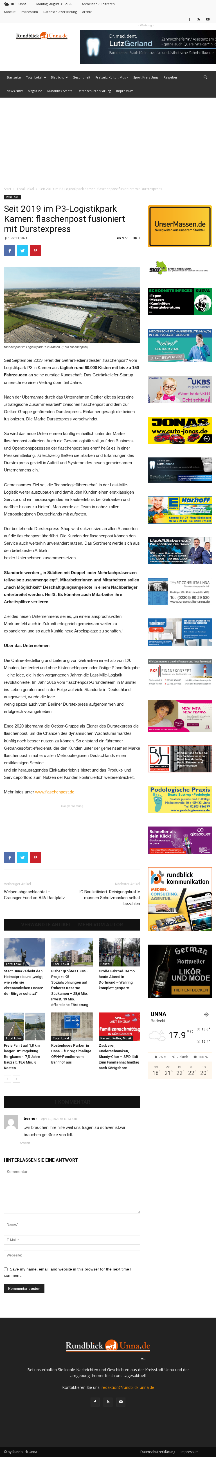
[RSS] (198, 19)
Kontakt (9, 12)
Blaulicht (57, 77)
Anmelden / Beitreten (98, 4)
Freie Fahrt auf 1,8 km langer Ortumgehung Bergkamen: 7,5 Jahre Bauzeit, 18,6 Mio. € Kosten (22, 1056)
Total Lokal (34, 77)
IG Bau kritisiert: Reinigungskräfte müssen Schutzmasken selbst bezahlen (109, 897)
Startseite (13, 77)
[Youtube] (208, 19)
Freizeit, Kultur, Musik (111, 77)
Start (7, 189)
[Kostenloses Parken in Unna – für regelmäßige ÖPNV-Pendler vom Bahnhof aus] (72, 1026)
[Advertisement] (108, 139)
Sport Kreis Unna (146, 77)
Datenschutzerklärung (60, 12)
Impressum (29, 12)
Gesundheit (81, 77)
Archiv (87, 12)
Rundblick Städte (60, 91)
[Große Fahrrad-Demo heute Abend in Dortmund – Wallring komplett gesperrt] (119, 952)
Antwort (25, 1143)
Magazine (35, 91)
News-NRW (14, 91)
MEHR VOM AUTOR (100, 924)
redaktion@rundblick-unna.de (128, 1387)
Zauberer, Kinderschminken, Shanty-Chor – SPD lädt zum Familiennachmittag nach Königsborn (119, 1056)
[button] (205, 77)
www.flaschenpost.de (54, 792)
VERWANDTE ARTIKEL (46, 924)
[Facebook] (189, 19)
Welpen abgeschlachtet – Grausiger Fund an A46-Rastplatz (34, 894)
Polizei (105, 964)
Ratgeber (170, 77)
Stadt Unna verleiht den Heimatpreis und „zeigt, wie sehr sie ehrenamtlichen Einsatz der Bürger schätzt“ (23, 982)
